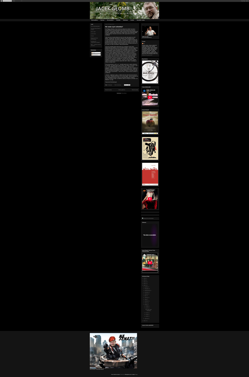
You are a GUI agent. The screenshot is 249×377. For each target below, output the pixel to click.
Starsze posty (135, 89)
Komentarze (95, 54)
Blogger (136, 374)
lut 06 (147, 314)
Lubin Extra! (93, 33)
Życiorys (102, 20)
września (146, 292)
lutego (146, 304)
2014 (145, 281)
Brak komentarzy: (118, 84)
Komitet (132, 20)
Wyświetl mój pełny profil (147, 55)
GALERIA (118, 20)
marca (146, 302)
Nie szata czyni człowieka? (114, 27)
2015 (145, 280)
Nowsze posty (108, 89)
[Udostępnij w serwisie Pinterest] (129, 85)
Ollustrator (122, 374)
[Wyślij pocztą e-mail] (124, 85)
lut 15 (147, 312)
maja (146, 299)
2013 (145, 283)
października (147, 290)
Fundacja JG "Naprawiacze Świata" (95, 42)
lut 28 (147, 306)
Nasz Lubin (93, 31)
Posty (93, 52)
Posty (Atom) (123, 93)
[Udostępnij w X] (127, 85)
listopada (146, 288)
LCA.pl (92, 35)
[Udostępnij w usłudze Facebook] (128, 85)
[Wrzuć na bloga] (126, 85)
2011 (145, 320)
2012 (145, 285)
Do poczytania (110, 20)
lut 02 (147, 316)
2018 (145, 278)
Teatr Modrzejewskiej (95, 26)
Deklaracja (125, 20)
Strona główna (94, 20)
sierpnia (146, 293)
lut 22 (147, 307)
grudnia (146, 286)
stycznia (146, 318)
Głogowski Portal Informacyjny (94, 39)
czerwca (146, 297)
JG (144, 43)
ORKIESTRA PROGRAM (148, 218)
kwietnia (146, 301)
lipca (146, 295)
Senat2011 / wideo (141, 20)
